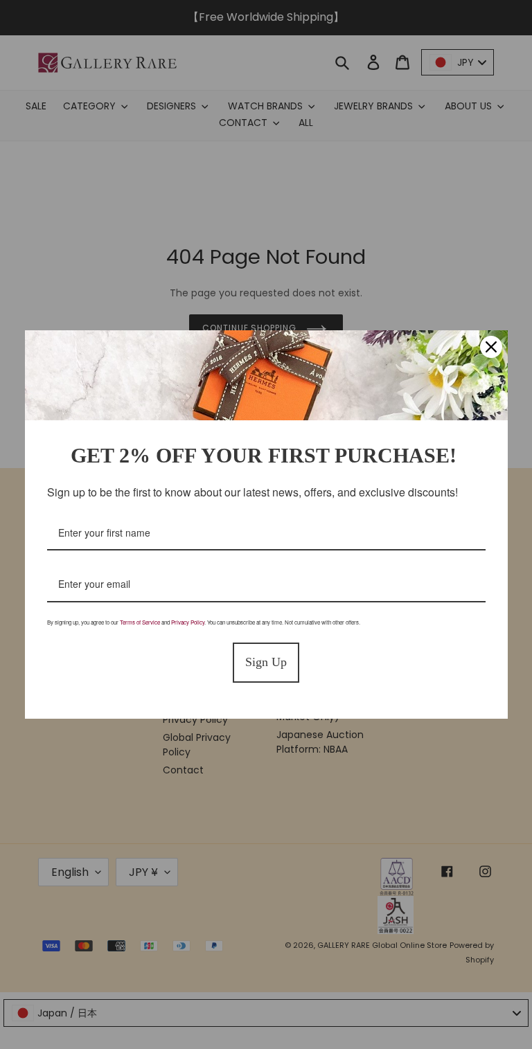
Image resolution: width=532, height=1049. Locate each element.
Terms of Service (140, 622)
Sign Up (266, 662)
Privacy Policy (187, 622)
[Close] (491, 347)
